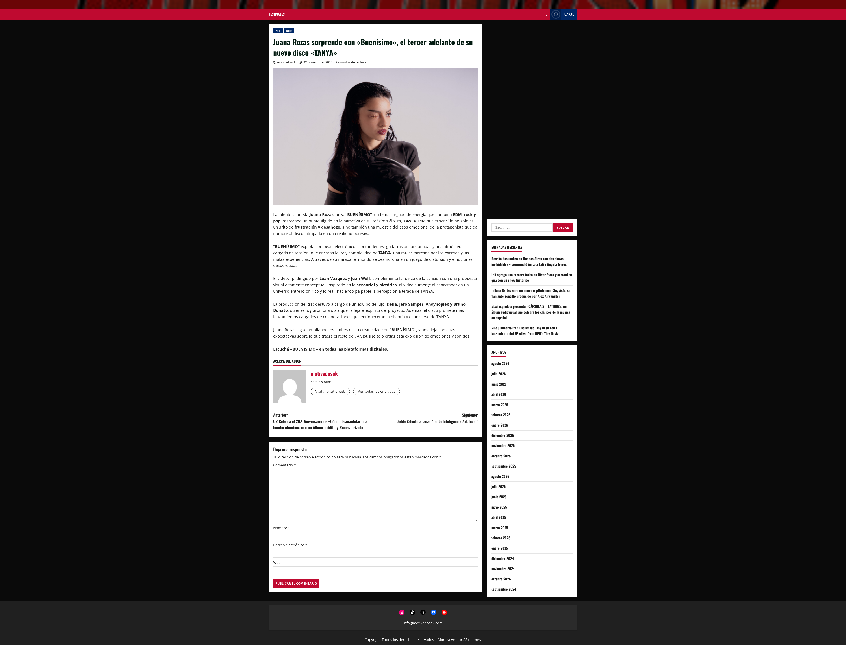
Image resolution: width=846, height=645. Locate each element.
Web (277, 562)
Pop (277, 31)
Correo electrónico (290, 545)
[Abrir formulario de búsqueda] (545, 14)
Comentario (284, 465)
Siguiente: (437, 418)
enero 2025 (499, 548)
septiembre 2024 (503, 589)
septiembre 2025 (503, 466)
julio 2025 (498, 486)
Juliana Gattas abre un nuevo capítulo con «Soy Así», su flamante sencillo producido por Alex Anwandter (530, 293)
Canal (569, 14)
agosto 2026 (500, 363)
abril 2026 (498, 394)
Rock (289, 31)
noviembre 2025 (503, 445)
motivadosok (286, 62)
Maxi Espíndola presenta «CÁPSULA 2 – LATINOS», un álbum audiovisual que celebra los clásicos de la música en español (530, 311)
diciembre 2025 (502, 435)
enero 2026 (499, 424)
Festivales (277, 14)
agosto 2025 (500, 476)
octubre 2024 (501, 578)
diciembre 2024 (502, 558)
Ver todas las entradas (376, 391)
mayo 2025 (499, 507)
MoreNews (447, 639)
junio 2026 (499, 383)
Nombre (281, 527)
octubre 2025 (501, 455)
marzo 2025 (499, 527)
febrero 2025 (500, 537)
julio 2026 (498, 373)
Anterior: (320, 421)
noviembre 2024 (503, 568)
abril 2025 (498, 517)
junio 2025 (498, 496)
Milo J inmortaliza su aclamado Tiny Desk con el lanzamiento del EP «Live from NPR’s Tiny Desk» (525, 330)
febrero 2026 (500, 414)
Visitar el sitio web (330, 391)
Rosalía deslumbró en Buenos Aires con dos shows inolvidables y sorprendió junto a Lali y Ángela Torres (529, 261)
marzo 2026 (499, 404)
